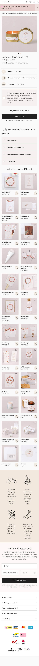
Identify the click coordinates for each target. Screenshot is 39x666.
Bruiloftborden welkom (6, 317)
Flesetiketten (25, 317)
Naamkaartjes (6, 343)
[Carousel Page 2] (20, 53)
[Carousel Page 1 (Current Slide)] (18, 53)
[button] (36, 7)
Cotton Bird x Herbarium (15, 147)
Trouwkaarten (6, 192)
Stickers (23, 464)
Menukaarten (6, 367)
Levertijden (11, 161)
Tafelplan (4, 391)
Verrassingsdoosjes (8, 439)
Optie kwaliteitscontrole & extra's (19, 154)
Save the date (25, 192)
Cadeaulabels (25, 439)
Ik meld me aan (19, 580)
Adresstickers (6, 464)
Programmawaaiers (8, 292)
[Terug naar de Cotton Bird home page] (7, 3)
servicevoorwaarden (12, 586)
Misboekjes (24, 292)
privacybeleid (30, 585)
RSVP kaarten (25, 216)
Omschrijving (11, 140)
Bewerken (19, 116)
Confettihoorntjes (7, 266)
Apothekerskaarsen (27, 415)
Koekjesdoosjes (25, 391)
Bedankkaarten (6, 242)
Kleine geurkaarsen (8, 415)
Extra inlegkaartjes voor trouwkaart (7, 217)
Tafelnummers (25, 367)
